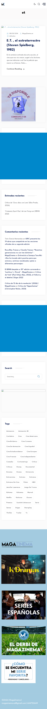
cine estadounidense (14, 451)
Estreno (22, 477)
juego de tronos (30, 487)
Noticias (19, 497)
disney (19, 467)
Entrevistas (10, 477)
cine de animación (13, 446)
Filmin (26, 482)
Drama (19, 472)
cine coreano (26, 441)
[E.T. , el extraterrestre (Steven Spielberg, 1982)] (20, 27)
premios (9, 502)
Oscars (29, 497)
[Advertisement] (23, 156)
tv (26, 513)
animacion (10, 431)
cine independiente (27, 456)
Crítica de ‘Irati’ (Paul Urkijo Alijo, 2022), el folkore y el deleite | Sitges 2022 (23, 275)
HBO (33, 482)
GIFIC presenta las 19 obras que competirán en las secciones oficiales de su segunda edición (22, 241)
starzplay (28, 508)
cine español (30, 446)
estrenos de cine (12, 482)
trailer (18, 513)
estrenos (32, 477)
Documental (30, 467)
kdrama (9, 492)
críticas (9, 467)
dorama (9, 472)
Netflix (9, 497)
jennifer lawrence (13, 487)
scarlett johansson (24, 502)
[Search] (40, 375)
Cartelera (10, 436)
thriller (9, 513)
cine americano (32, 436)
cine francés (11, 456)
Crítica (34, 462)
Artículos (12, 36)
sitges (17, 508)
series (8, 508)
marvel (30, 492)
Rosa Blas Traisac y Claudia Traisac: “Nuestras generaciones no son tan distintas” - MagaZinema (23, 252)
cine (20, 436)
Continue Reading (14, 69)
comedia (9, 462)
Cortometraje (22, 462)
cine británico (11, 441)
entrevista (30, 472)
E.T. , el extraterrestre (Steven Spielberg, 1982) (23, 45)
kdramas (20, 492)
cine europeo (32, 451)
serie (37, 502)
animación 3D (23, 431)
